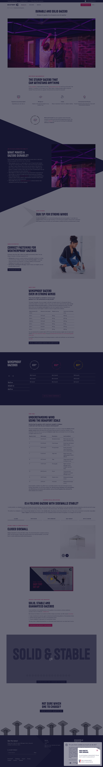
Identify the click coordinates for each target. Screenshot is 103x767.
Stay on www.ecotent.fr (86, 760)
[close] (97, 750)
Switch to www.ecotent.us (87, 762)
